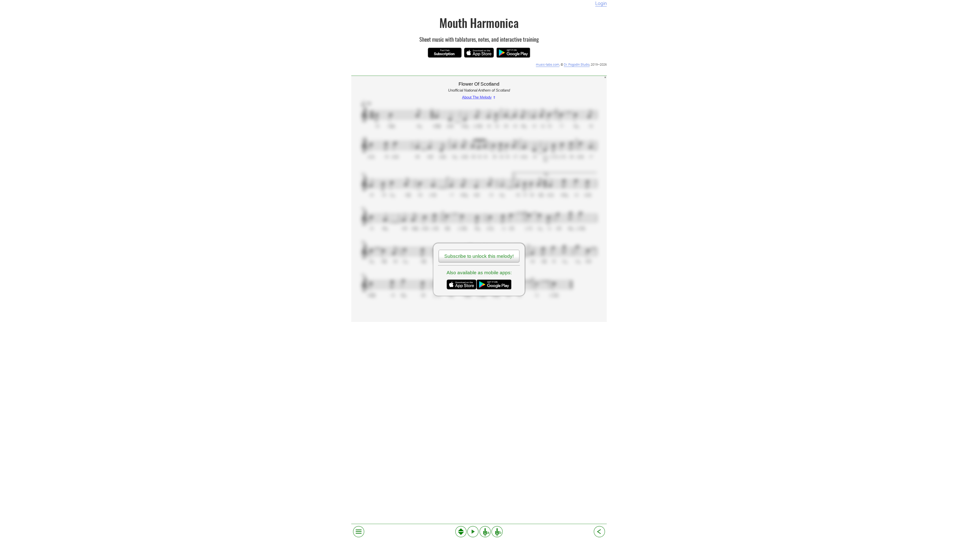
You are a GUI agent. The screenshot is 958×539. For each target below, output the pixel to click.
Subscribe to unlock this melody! (479, 256)
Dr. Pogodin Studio (577, 64)
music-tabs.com (547, 64)
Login (601, 3)
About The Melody (479, 97)
